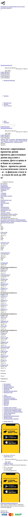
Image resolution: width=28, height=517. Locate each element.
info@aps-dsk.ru (5, 512)
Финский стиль (9, 142)
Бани (7, 139)
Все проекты (4, 140)
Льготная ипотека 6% (6, 65)
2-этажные (12, 139)
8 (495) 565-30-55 (5, 72)
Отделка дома (7, 414)
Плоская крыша (10, 222)
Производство (7, 103)
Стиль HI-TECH (18, 142)
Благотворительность (9, 398)
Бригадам (6, 403)
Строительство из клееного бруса (13, 409)
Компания (6, 80)
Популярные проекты (21, 139)
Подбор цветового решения (11, 418)
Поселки (6, 104)
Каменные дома (5, 221)
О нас (5, 395)
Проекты (6, 96)
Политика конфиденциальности (9, 503)
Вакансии (6, 400)
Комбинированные (21, 219)
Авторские (24, 221)
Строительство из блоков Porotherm (13, 411)
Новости (6, 405)
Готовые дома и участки (10, 407)
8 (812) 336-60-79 (5, 76)
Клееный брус (11, 219)
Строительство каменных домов (12, 410)
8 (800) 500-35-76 (8, 456)
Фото (5, 121)
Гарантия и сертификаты (10, 399)
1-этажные (12, 221)
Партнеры (6, 402)
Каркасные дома (8, 392)
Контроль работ (8, 417)
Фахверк (3, 222)
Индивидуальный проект (10, 391)
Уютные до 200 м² (14, 140)
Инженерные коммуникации (11, 416)
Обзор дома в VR (8, 421)
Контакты (6, 122)
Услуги (5, 105)
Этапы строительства (9, 413)
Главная (3, 139)
